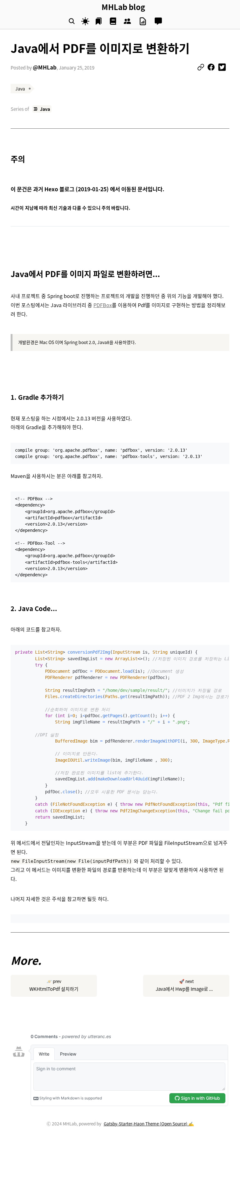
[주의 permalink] (7, 159)
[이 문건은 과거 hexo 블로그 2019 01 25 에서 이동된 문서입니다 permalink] (7, 189)
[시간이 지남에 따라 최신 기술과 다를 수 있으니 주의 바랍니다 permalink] (7, 208)
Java (45, 109)
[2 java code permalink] (7, 608)
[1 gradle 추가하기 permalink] (7, 397)
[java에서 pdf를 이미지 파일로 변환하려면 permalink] (7, 274)
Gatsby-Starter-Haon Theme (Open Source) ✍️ (149, 1123)
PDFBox (102, 305)
